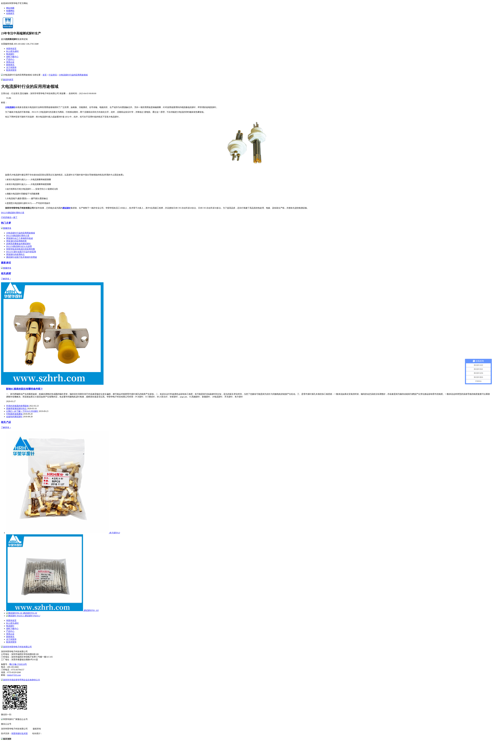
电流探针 (10, 54)
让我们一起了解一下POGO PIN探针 (22, 411)
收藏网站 (10, 11)
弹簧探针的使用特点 (15, 254)
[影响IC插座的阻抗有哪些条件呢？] (52, 384)
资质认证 (10, 62)
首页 (45, 75)
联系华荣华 (11, 70)
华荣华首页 (11, 49)
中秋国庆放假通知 (14, 414)
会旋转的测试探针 (14, 416)
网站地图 (10, 8)
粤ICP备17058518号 (18, 664)
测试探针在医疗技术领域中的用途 (21, 257)
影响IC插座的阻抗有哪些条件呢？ (24, 388)
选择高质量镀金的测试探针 (18, 244)
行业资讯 (53, 75)
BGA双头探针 (12, 51)
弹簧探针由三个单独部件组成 (19, 238)
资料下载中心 (12, 57)
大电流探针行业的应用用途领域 (73, 75)
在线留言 (10, 13)
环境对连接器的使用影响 (17, 406)
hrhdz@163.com (14, 675)
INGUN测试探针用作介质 (12, 213)
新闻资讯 (10, 65)
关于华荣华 (11, 67)
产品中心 (10, 59)
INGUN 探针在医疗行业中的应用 (21, 252)
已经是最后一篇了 (9, 217)
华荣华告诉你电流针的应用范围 (20, 249)
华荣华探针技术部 (19, 733)
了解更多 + (6, 279)
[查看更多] (6, 228)
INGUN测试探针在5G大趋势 (19, 246)
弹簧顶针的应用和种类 (16, 241)
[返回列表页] (7, 80)
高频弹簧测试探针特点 (16, 408)
